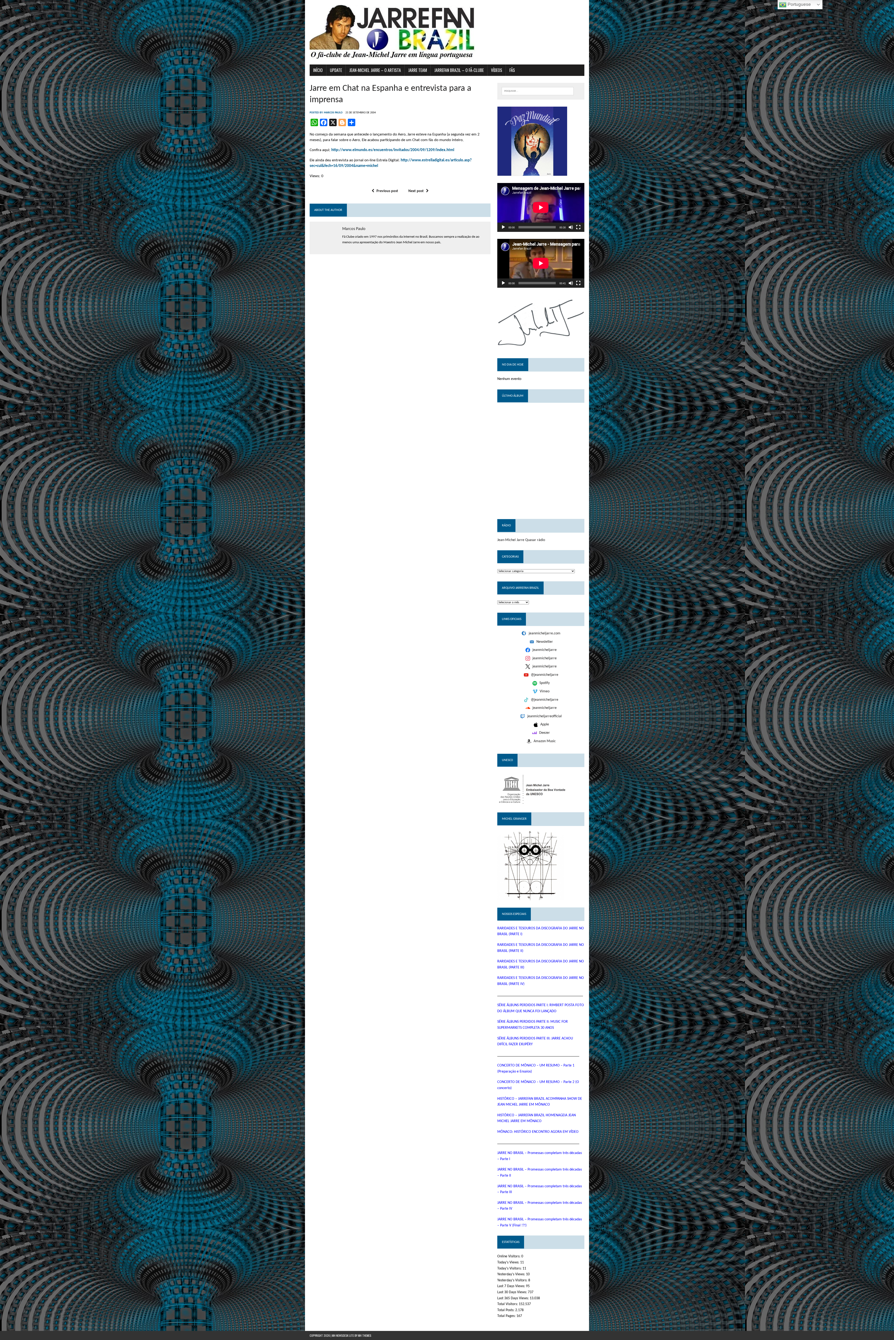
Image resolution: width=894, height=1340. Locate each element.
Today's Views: (508, 1262)
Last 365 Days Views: (513, 1298)
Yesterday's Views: (511, 1274)
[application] (540, 207)
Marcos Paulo (333, 112)
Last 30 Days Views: (512, 1292)
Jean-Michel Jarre (510, 540)
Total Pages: (506, 1316)
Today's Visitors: (509, 1268)
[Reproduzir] (503, 227)
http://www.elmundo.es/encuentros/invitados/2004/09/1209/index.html (392, 150)
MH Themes (364, 1335)
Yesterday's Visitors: (512, 1280)
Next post (416, 191)
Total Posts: (506, 1310)
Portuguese (798, 4)
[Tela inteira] (578, 227)
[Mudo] (571, 227)
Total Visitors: (508, 1304)
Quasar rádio (535, 540)
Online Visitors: (509, 1256)
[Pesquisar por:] (538, 91)
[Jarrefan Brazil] (447, 32)
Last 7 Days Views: (511, 1286)
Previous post (387, 191)
